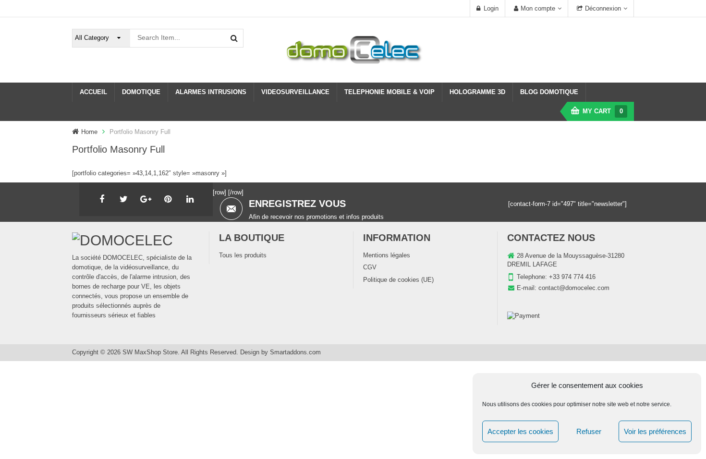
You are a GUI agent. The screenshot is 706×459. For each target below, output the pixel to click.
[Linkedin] (190, 199)
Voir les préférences (655, 431)
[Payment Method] (523, 316)
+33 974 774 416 (572, 276)
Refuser (588, 431)
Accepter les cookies (520, 431)
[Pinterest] (168, 199)
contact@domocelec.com (573, 287)
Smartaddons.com (295, 352)
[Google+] (146, 199)
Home (89, 131)
